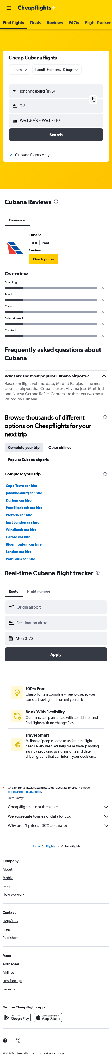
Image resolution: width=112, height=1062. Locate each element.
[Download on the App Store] (48, 1017)
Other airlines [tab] (59, 447)
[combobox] (60, 607)
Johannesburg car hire (24, 493)
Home (36, 846)
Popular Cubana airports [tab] (28, 459)
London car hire (19, 551)
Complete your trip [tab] (24, 447)
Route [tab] (13, 591)
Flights (50, 846)
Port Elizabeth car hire (24, 508)
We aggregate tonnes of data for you (39, 816)
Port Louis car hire (20, 559)
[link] (43, 259)
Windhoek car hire (21, 529)
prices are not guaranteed (24, 792)
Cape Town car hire (21, 486)
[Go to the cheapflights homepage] (37, 8)
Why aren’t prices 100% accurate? (38, 825)
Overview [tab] (17, 220)
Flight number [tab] (38, 591)
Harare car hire (18, 537)
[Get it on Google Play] (17, 1017)
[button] (9, 8)
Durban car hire (19, 500)
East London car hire (22, 522)
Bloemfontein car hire (24, 544)
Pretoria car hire (19, 515)
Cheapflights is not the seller (33, 806)
